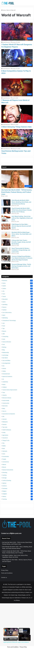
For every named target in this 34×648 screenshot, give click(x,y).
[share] (15, 629)
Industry (4, 395)
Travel (4, 296)
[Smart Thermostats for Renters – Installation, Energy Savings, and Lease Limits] (5, 250)
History (4, 496)
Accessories (5, 456)
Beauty (4, 331)
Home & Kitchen (6, 341)
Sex (3, 365)
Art (3, 379)
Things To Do (5, 440)
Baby (3, 408)
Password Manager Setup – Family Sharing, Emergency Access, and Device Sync (21, 266)
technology (5, 355)
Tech (3, 293)
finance (4, 307)
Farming (4, 499)
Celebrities (5, 381)
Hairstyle (4, 451)
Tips (3, 328)
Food (3, 325)
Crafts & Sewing (6, 480)
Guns (3, 453)
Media (4, 445)
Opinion (4, 483)
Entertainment (6, 373)
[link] (5, 630)
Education (5, 299)
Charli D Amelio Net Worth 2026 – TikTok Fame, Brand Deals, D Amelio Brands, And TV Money (22, 210)
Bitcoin (4, 467)
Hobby (4, 371)
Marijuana (5, 421)
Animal (4, 368)
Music (3, 384)
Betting (4, 347)
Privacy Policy (4, 570)
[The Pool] (7, 3)
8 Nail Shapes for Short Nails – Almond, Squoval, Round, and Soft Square (21, 226)
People (4, 459)
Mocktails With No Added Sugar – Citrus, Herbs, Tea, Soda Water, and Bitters (21, 234)
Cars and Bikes (6, 360)
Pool (3, 344)
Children (4, 387)
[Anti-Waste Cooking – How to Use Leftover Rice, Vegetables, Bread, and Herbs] (5, 218)
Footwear (4, 488)
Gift (3, 416)
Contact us (4, 577)
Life (3, 291)
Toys (3, 392)
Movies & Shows (6, 397)
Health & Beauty (6, 429)
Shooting (4, 472)
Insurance (5, 437)
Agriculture (5, 435)
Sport (3, 315)
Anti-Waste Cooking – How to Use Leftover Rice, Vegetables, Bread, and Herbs (22, 218)
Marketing (5, 317)
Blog (3, 349)
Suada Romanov (6, 42)
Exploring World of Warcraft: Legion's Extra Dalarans (11, 630)
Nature (4, 464)
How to (4, 411)
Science (4, 485)
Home (4, 10)
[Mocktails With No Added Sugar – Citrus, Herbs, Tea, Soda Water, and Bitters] (5, 234)
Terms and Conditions (6, 573)
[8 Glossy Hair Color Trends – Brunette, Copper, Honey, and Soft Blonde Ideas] (5, 242)
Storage (4, 477)
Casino (4, 288)
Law (3, 323)
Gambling (4, 304)
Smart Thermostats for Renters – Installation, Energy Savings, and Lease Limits (21, 250)
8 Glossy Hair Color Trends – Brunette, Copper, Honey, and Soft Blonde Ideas (21, 242)
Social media (5, 400)
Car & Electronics (6, 312)
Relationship (5, 352)
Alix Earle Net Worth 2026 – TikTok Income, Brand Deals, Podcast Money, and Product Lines (16, 192)
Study (3, 432)
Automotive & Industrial (8, 413)
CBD (3, 333)
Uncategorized (6, 363)
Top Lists (4, 427)
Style (3, 339)
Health (4, 285)
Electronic (5, 405)
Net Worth (5, 357)
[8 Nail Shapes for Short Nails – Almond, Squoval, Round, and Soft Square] (5, 226)
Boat (3, 448)
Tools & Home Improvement (9, 389)
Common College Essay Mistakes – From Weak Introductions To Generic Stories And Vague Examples (22, 258)
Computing (5, 336)
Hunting (4, 475)
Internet (4, 419)
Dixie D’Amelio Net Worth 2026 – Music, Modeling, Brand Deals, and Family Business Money (21, 202)
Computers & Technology (9, 320)
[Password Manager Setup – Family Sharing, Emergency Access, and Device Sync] (5, 266)
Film (3, 443)
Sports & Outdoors (7, 376)
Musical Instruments (7, 469)
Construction (5, 403)
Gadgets (4, 493)
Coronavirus (5, 461)
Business (4, 280)
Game (3, 301)
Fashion (4, 309)
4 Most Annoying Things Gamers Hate (16, 127)
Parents (4, 424)
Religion (4, 491)
